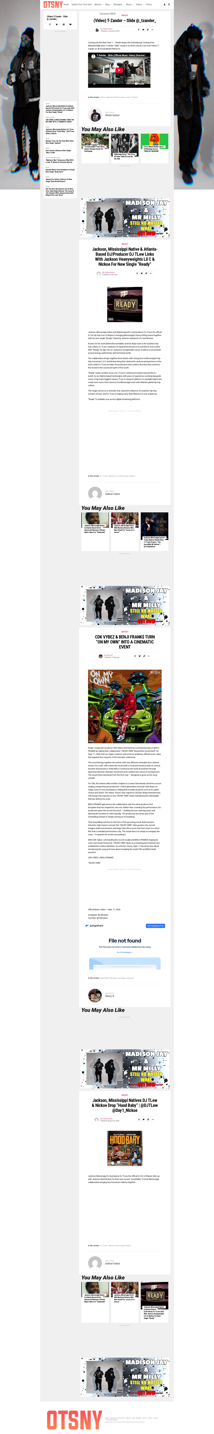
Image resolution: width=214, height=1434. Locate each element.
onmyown (130, 978)
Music (129, 4)
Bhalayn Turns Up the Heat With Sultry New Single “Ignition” (60, 142)
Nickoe (132, 476)
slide (128, 97)
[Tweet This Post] (57, 24)
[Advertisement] (60, 65)
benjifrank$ (104, 978)
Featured (53, 158)
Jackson (111, 476)
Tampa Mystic (108, 1422)
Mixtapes (118, 4)
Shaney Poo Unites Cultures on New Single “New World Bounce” (59, 180)
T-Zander (134, 97)
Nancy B (109, 655)
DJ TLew (103, 476)
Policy (149, 4)
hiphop (102, 97)
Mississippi (124, 476)
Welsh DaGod (107, 29)
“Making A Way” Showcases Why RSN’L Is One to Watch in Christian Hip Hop (60, 161)
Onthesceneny (119, 97)
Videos (139, 4)
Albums (98, 4)
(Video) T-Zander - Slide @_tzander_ (57, 17)
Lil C (117, 476)
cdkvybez (113, 978)
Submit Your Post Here (82, 4)
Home (66, 4)
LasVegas (122, 978)
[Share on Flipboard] (64, 24)
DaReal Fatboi (109, 272)
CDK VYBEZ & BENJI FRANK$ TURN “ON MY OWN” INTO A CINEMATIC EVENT (60, 121)
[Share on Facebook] (50, 24)
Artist (48, 117)
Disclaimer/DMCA (107, 13)
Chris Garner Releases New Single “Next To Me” (58, 152)
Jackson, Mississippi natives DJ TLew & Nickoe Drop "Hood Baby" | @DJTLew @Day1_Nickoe (60, 131)
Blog (107, 4)
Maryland (109, 97)
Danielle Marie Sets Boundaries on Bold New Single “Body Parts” (60, 171)
